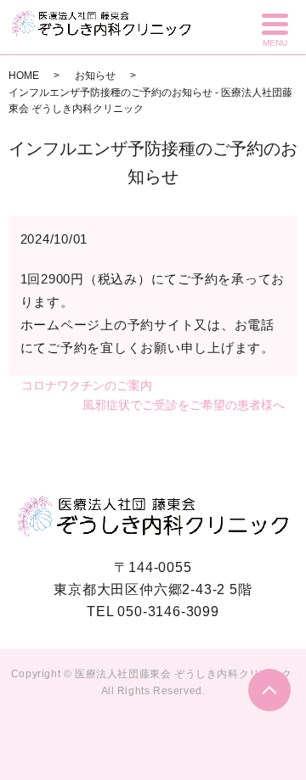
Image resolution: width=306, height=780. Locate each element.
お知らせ (95, 75)
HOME (23, 75)
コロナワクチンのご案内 (86, 385)
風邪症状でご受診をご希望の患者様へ (183, 405)
